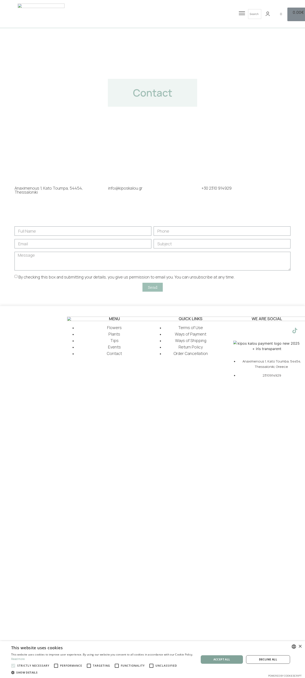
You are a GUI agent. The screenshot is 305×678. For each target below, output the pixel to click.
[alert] (152, 659)
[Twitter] (261, 330)
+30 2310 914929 (216, 188)
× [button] (300, 646)
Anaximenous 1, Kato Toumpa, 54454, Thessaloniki (49, 190)
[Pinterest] (283, 330)
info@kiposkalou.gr (125, 188)
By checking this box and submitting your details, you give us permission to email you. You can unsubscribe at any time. (127, 277)
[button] (102, 672)
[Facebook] (238, 330)
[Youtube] (272, 330)
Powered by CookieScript (285, 675)
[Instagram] (250, 330)
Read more (18, 659)
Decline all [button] (268, 659)
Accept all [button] (221, 659)
